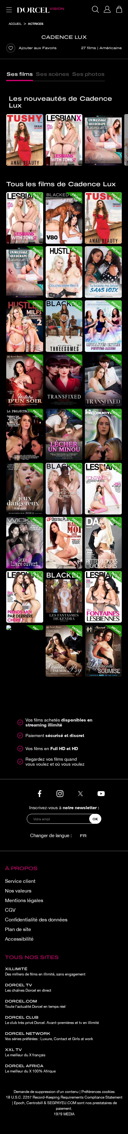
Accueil (15, 23)
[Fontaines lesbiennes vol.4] (103, 488)
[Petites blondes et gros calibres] (103, 543)
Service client (20, 881)
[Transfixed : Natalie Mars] (64, 380)
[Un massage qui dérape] (103, 140)
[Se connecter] (107, 9)
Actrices (35, 23)
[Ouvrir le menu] (8, 6)
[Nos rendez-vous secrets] (64, 488)
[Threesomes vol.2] (64, 326)
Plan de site (18, 929)
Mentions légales (24, 900)
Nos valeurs (18, 890)
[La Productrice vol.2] (24, 434)
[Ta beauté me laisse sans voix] (103, 272)
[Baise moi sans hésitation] (64, 543)
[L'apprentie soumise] (103, 651)
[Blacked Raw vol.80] (64, 218)
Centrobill (34, 1103)
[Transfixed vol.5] (103, 380)
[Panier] (119, 9)
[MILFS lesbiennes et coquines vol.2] (24, 326)
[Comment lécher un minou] (64, 434)
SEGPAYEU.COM (61, 1103)
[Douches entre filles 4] (64, 272)
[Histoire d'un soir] (24, 380)
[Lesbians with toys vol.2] (64, 140)
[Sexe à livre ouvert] (24, 543)
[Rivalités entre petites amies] (103, 326)
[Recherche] (95, 9)
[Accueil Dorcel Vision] (40, 9)
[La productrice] (103, 434)
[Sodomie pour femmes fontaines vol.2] (24, 627)
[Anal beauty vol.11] (24, 140)
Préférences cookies (98, 1092)
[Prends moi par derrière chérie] (24, 597)
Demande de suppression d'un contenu (46, 1092)
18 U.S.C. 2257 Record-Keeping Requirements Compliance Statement (64, 1097)
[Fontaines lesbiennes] (103, 597)
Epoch (19, 1103)
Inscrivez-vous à (64, 807)
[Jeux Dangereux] (24, 488)
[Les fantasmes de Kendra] (64, 597)
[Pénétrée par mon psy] (64, 651)
